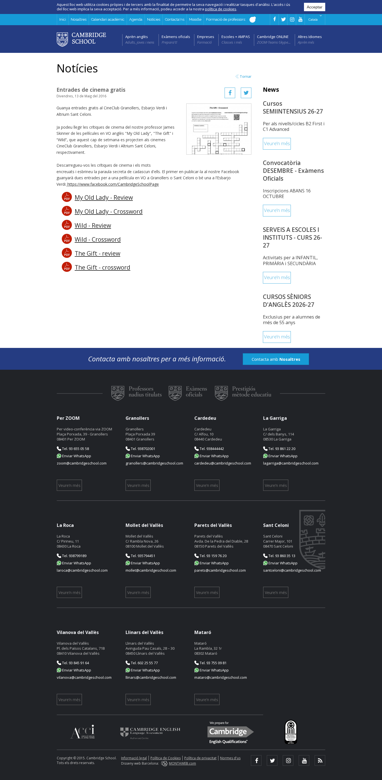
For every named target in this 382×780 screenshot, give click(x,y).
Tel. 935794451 (142, 555)
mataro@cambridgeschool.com (220, 677)
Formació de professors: (226, 19)
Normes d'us (230, 758)
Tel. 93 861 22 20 (281, 448)
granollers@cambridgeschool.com (154, 463)
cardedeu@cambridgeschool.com (222, 463)
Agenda (135, 19)
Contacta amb (276, 359)
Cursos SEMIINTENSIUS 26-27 (293, 107)
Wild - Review (93, 225)
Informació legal (134, 758)
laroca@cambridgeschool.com (82, 570)
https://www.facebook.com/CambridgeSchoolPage (113, 184)
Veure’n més (277, 144)
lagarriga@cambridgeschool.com (291, 463)
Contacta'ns (174, 19)
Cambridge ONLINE (273, 36)
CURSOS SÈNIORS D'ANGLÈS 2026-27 (288, 300)
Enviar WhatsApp (76, 455)
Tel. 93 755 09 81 (213, 662)
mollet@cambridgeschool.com (151, 570)
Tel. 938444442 (211, 448)
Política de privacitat (200, 758)
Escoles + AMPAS (235, 36)
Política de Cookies (165, 758)
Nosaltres (78, 19)
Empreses (205, 36)
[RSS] (320, 760)
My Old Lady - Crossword (109, 211)
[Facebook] (230, 93)
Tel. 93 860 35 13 (281, 555)
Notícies (153, 19)
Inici (62, 19)
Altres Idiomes (310, 36)
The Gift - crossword (102, 267)
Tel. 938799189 (73, 555)
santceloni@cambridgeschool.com (292, 570)
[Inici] (81, 39)
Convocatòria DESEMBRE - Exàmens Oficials (293, 170)
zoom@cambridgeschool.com (82, 463)
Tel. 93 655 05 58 (75, 448)
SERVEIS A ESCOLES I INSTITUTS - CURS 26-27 (292, 237)
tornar (245, 76)
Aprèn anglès (136, 36)
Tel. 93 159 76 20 (213, 555)
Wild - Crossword (98, 239)
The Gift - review (97, 253)
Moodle (195, 19)
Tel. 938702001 (142, 448)
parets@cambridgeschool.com (220, 570)
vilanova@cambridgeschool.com (84, 677)
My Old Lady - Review (104, 197)
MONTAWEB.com (182, 763)
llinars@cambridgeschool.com (151, 677)
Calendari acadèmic (107, 19)
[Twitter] (246, 93)
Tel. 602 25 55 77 (144, 662)
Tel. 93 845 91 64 (75, 662)
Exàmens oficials (176, 36)
